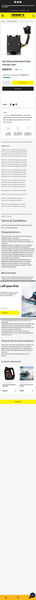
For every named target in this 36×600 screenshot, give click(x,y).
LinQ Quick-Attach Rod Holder (26, 385)
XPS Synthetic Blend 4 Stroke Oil (9, 385)
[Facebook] (15, 2)
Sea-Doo (16, 117)
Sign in (17, 10)
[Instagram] (18, 2)
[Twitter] (13, 104)
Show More (18, 402)
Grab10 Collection (17, 115)
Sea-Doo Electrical (25, 117)
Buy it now (18, 88)
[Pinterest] (16, 104)
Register (22, 10)
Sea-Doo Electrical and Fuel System (15, 120)
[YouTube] (20, 2)
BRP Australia (6, 382)
